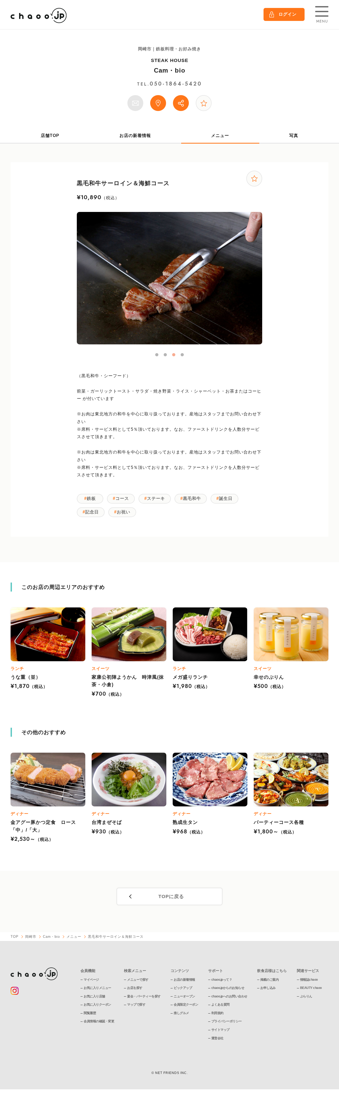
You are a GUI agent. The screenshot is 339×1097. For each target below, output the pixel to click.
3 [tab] (173, 354)
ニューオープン (184, 996)
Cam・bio (169, 70)
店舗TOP (50, 135)
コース (122, 498)
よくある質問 (220, 1004)
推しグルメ (181, 1013)
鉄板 (91, 498)
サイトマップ (220, 1030)
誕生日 (226, 498)
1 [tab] (156, 354)
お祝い (123, 512)
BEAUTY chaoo (311, 988)
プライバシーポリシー (226, 1021)
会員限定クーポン (186, 1004)
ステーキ (156, 498)
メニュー (220, 135)
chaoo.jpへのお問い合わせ (229, 996)
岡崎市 (30, 937)
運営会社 (217, 1038)
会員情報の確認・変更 (99, 1021)
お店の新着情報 (135, 135)
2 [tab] (165, 354)
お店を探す (134, 988)
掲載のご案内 (269, 979)
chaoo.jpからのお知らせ (227, 988)
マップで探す (136, 1004)
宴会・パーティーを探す (144, 996)
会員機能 (88, 971)
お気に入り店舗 (94, 996)
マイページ (91, 979)
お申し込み (268, 988)
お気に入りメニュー (97, 988)
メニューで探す (138, 979)
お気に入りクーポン (97, 1004)
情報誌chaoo (309, 979)
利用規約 (217, 1013)
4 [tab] (182, 354)
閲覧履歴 (90, 1013)
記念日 (92, 512)
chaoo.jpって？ (221, 979)
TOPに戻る (171, 896)
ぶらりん (306, 996)
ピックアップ (183, 988)
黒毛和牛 (192, 498)
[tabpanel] (169, 278)
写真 (293, 135)
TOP (15, 937)
